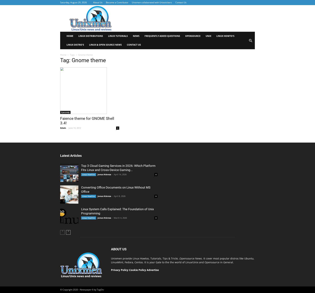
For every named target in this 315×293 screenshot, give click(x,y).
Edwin (63, 128)
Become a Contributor (117, 2)
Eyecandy (65, 112)
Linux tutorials (118, 36)
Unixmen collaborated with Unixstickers (152, 2)
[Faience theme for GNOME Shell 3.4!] (89, 90)
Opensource (193, 36)
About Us (97, 2)
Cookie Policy (138, 270)
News (136, 36)
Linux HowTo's (88, 174)
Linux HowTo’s (225, 36)
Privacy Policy (119, 270)
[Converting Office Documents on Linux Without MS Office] (69, 194)
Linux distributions (90, 36)
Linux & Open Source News (105, 44)
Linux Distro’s (75, 44)
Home (70, 36)
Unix (208, 36)
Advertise (153, 270)
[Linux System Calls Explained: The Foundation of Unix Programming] (69, 216)
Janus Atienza (104, 174)
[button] (250, 42)
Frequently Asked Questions (162, 36)
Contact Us (180, 2)
